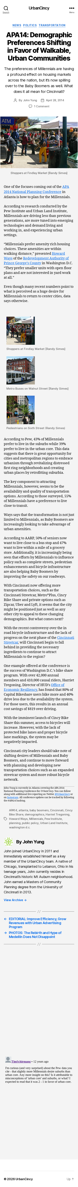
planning (15, 823)
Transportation (52, 25)
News (16, 25)
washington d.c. (19, 827)
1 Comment (41, 106)
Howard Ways (18, 819)
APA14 (13, 810)
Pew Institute (53, 819)
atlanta (23, 810)
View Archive (15, 900)
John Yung (30, 100)
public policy (30, 823)
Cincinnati (56, 810)
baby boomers (39, 810)
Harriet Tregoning (57, 814)
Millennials (36, 819)
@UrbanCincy (62, 794)
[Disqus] (39, 1005)
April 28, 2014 (55, 100)
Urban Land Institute (53, 823)
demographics (34, 814)
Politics (30, 25)
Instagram (12, 797)
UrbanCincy (39, 8)
